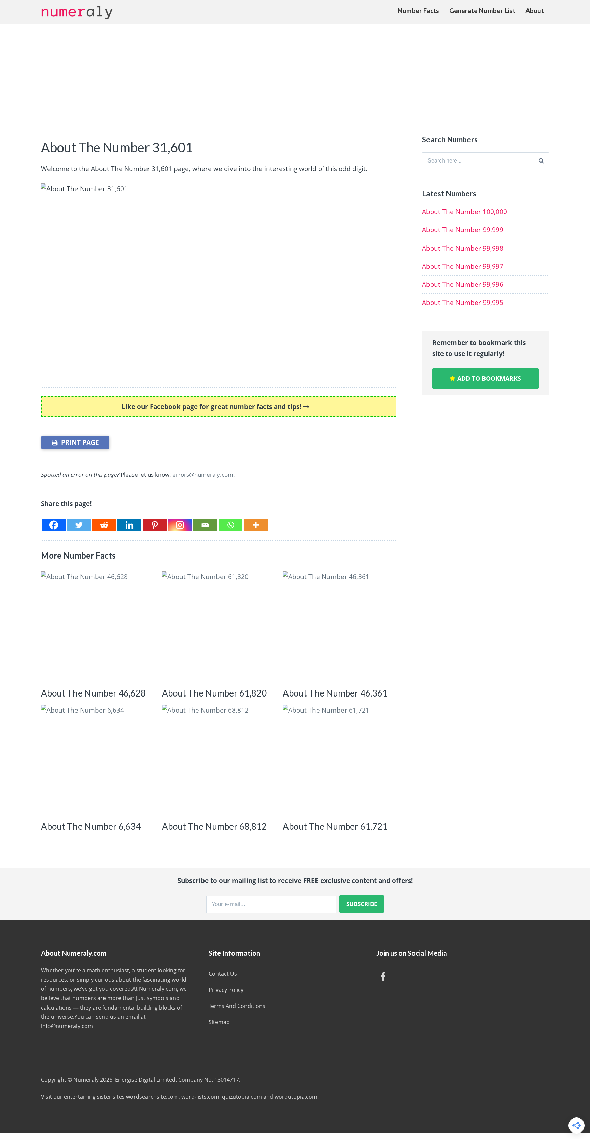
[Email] (205, 525)
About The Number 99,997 (462, 266)
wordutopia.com (296, 1096)
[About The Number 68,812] (217, 760)
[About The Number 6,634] (96, 760)
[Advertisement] (295, 75)
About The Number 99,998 (462, 248)
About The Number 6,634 (91, 826)
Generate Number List (482, 10)
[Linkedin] (129, 525)
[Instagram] (180, 525)
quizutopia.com (242, 1096)
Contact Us (223, 974)
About (534, 10)
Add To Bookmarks (488, 378)
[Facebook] (54, 525)
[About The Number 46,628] (96, 626)
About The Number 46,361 (335, 693)
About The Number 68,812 (214, 826)
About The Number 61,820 (214, 693)
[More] (256, 525)
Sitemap (219, 1022)
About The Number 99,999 (462, 229)
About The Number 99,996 (462, 284)
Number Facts (418, 10)
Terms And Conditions (237, 1006)
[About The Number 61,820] (217, 626)
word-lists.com (200, 1096)
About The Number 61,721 (335, 826)
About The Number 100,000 (464, 211)
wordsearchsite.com (152, 1096)
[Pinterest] (155, 525)
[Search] (541, 160)
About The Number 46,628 (93, 693)
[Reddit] (104, 525)
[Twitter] (79, 525)
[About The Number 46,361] (338, 626)
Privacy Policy (226, 990)
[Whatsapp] (230, 525)
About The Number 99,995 (462, 302)
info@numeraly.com (67, 1026)
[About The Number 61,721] (338, 760)
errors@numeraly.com (202, 474)
